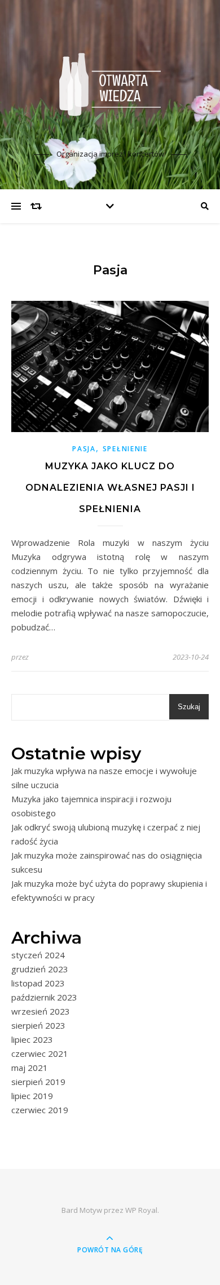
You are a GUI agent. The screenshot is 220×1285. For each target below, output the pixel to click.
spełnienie (125, 448)
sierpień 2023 (38, 1025)
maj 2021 (29, 1067)
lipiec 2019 (32, 1095)
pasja (84, 448)
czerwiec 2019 (39, 1109)
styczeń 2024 (38, 955)
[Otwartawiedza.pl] (110, 84)
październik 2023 (44, 997)
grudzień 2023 (39, 969)
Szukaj (189, 706)
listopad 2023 (38, 983)
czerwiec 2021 (39, 1053)
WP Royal (141, 1210)
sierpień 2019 (38, 1081)
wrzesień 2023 (40, 1011)
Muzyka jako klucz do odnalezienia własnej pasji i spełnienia (110, 487)
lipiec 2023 (32, 1039)
